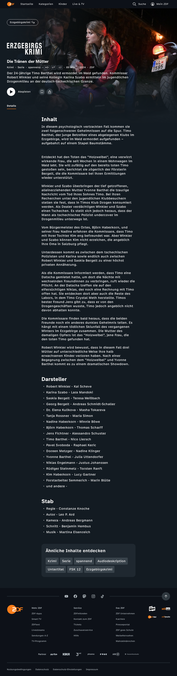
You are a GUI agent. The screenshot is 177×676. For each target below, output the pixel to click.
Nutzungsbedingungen (19, 669)
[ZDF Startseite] (11, 4)
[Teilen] (49, 92)
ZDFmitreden (80, 613)
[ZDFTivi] (152, 617)
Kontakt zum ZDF (83, 619)
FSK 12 (75, 569)
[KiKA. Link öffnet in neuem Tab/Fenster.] (66, 654)
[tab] (11, 106)
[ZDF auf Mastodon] (84, 596)
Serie (21, 67)
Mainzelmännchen (125, 641)
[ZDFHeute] (166, 617)
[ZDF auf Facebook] (75, 596)
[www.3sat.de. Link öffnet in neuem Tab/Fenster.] (78, 654)
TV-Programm (39, 641)
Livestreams (38, 630)
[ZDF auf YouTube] (66, 596)
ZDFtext (36, 624)
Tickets (77, 624)
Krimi (10, 67)
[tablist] (88, 106)
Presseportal (123, 624)
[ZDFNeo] (152, 609)
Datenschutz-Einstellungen (67, 669)
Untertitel (56, 569)
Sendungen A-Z (40, 635)
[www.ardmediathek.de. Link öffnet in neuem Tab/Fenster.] (116, 654)
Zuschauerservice (83, 630)
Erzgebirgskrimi (99, 569)
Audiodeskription (111, 561)
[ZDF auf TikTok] (102, 596)
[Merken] (42, 92)
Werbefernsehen (124, 635)
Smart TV (36, 619)
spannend (34, 67)
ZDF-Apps (37, 613)
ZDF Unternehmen (125, 613)
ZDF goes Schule (124, 630)
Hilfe (76, 635)
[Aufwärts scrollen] (166, 596)
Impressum (92, 669)
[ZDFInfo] (166, 609)
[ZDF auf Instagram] (93, 596)
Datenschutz (42, 669)
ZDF (92, 67)
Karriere (120, 619)
